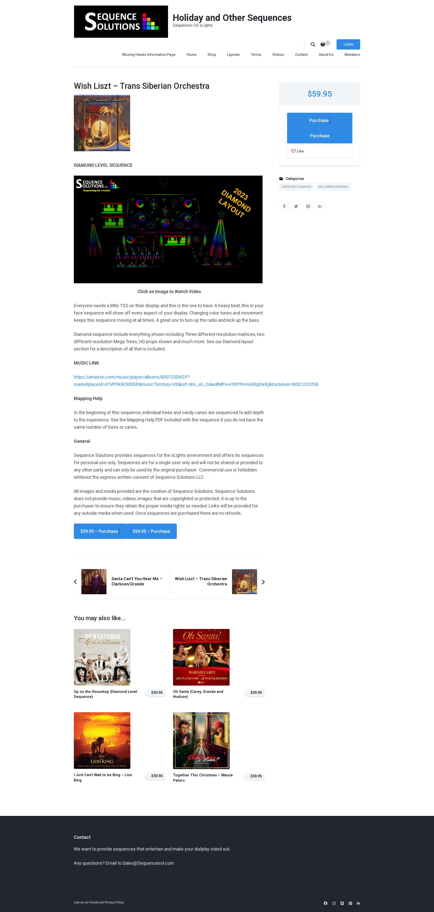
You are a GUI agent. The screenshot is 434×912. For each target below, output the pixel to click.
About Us (326, 55)
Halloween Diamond (333, 186)
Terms (256, 55)
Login (348, 44)
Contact (301, 55)
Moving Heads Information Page (149, 55)
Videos (278, 55)
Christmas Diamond (296, 186)
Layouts (233, 55)
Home (191, 55)
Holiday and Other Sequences (232, 18)
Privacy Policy (114, 902)
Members (352, 55)
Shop (211, 55)
